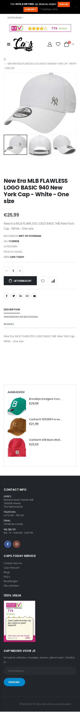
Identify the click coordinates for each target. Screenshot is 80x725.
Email (34, 296)
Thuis (5, 59)
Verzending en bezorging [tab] (21, 316)
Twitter (14, 296)
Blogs (7, 572)
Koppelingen (15, 17)
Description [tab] (12, 309)
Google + (28, 296)
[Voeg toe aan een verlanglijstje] (42, 280)
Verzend (14, 682)
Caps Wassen (12, 567)
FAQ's (7, 576)
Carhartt (30, 9)
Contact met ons (13, 563)
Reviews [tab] (9, 324)
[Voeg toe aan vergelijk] (53, 280)
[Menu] (8, 44)
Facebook (7, 296)
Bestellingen (11, 581)
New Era (63, 4)
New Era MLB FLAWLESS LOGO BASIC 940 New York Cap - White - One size (36, 191)
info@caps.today (13, 524)
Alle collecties (11, 585)
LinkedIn (21, 296)
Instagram (16, 544)
